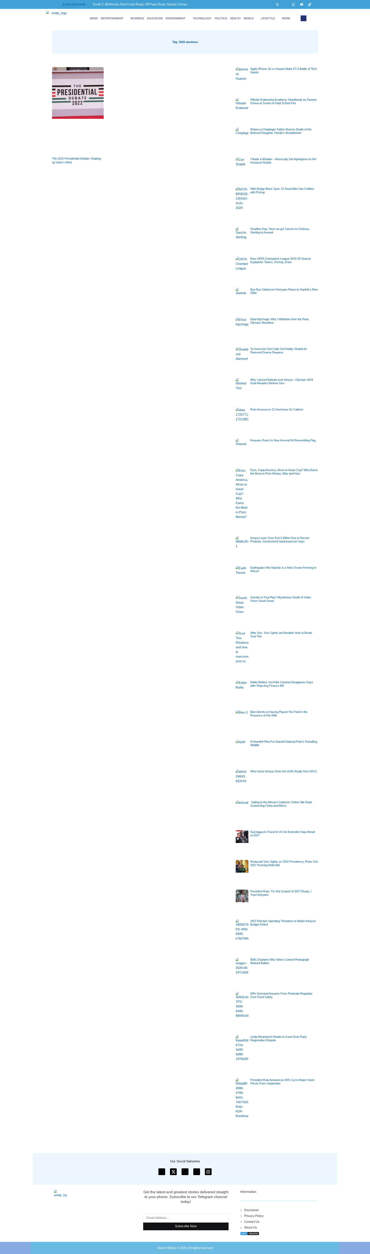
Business (137, 18)
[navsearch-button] (303, 18)
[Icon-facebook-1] (161, 1171)
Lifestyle (268, 18)
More (286, 18)
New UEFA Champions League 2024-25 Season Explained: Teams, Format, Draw (280, 260)
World (249, 18)
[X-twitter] (173, 1171)
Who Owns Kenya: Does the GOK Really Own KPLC (283, 771)
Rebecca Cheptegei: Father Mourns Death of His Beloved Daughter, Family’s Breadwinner (281, 131)
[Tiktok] (310, 4)
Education (155, 18)
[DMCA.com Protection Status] (249, 1233)
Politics (221, 18)
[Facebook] (269, 4)
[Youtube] (301, 4)
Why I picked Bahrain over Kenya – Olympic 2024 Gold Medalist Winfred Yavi (281, 381)
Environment (176, 18)
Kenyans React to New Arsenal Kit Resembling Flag (283, 440)
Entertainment (112, 18)
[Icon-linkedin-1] (196, 1171)
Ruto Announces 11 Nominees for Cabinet (276, 409)
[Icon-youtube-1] (185, 1171)
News (94, 18)
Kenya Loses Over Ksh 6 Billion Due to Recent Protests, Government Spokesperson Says (279, 539)
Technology (202, 18)
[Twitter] (277, 4)
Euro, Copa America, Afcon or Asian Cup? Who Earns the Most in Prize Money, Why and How (284, 471)
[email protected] (74, 4)
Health (235, 18)
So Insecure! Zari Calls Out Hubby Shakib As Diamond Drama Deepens (278, 350)
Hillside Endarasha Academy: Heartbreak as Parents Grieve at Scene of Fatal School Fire (283, 101)
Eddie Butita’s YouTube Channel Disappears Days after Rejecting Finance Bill (281, 684)
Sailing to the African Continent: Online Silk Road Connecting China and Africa (281, 804)
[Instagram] (285, 4)
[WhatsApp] (293, 4)
